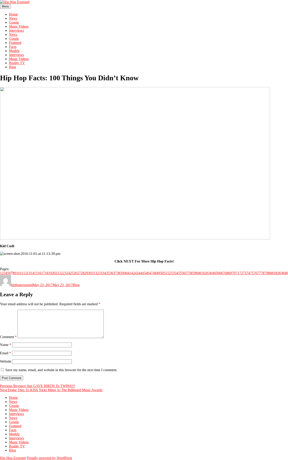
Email (5, 353)
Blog (12, 67)
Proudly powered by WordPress (49, 458)
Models (14, 51)
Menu (5, 6)
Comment (8, 337)
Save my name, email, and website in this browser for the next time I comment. (61, 370)
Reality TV (17, 63)
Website (5, 361)
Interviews (16, 30)
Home (13, 14)
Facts (12, 47)
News (13, 18)
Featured (15, 43)
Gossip (14, 22)
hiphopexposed (22, 285)
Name (5, 345)
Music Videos (19, 26)
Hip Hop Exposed (13, 458)
